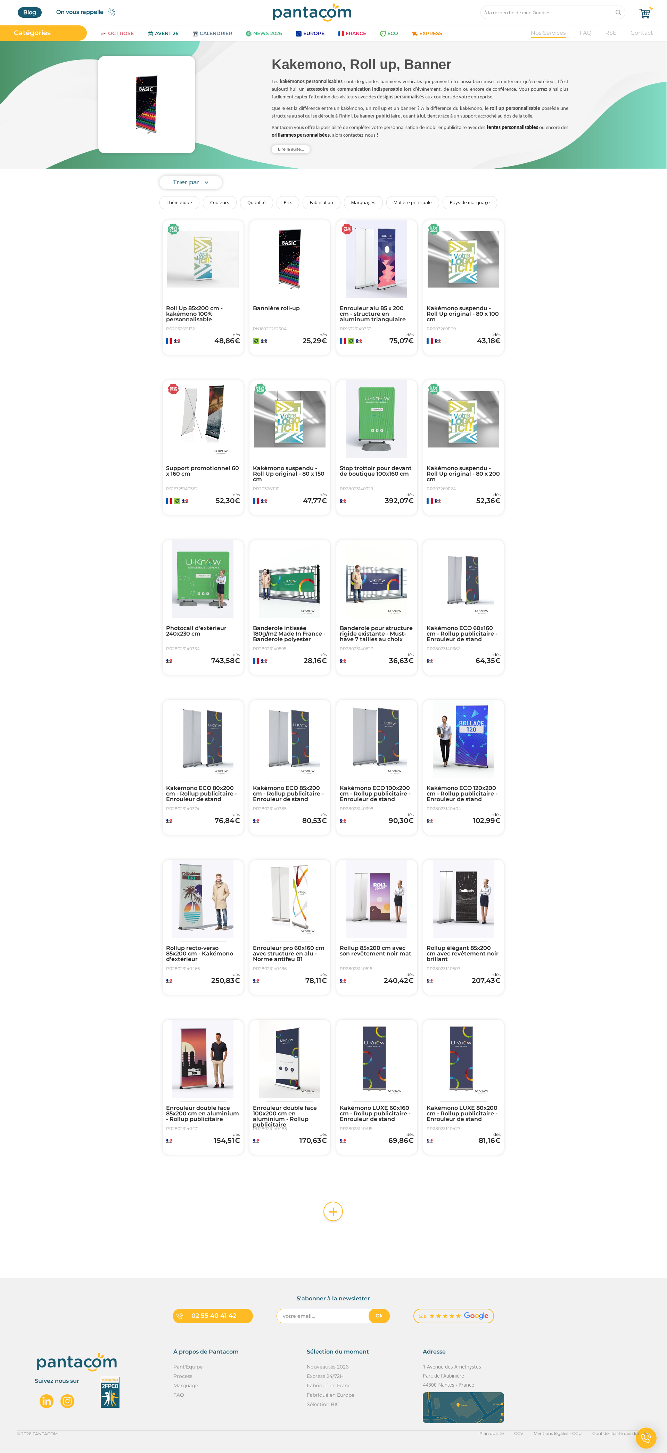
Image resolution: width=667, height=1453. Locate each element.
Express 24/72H (325, 1376)
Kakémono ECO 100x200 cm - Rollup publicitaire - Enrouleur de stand (375, 793)
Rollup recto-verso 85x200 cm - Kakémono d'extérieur (199, 953)
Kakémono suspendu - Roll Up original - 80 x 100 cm (463, 314)
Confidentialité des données (621, 1433)
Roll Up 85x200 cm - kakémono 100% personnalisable (194, 314)
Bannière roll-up (276, 308)
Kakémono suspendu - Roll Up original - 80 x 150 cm (288, 474)
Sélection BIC (323, 1404)
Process (182, 1376)
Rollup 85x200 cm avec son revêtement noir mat (375, 950)
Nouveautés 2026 (328, 1367)
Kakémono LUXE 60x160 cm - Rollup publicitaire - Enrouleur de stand (375, 1113)
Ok (379, 1316)
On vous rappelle (80, 12)
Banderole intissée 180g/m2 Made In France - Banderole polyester (289, 633)
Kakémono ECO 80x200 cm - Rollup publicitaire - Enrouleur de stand (201, 793)
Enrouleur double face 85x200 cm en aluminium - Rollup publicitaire (202, 1113)
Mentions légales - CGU (558, 1433)
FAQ (585, 33)
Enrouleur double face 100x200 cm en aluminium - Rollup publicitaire (285, 1116)
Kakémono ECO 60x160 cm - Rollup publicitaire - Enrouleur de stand (462, 633)
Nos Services (548, 33)
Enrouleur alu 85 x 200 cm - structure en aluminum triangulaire (373, 314)
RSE (611, 33)
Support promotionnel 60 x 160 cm (202, 471)
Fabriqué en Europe (330, 1395)
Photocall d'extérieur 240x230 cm (196, 631)
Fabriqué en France (330, 1385)
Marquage (185, 1385)
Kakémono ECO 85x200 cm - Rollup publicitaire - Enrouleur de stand (288, 793)
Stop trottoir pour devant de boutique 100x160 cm (376, 471)
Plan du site (491, 1433)
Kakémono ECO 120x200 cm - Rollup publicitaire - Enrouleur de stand (462, 793)
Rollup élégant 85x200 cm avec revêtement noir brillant (463, 953)
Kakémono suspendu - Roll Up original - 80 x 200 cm (463, 474)
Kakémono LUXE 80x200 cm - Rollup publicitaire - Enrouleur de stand (462, 1113)
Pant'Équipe (188, 1367)
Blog (29, 12)
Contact (642, 33)
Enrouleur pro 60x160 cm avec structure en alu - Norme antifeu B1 (288, 953)
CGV (518, 1433)
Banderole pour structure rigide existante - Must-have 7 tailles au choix (376, 633)
